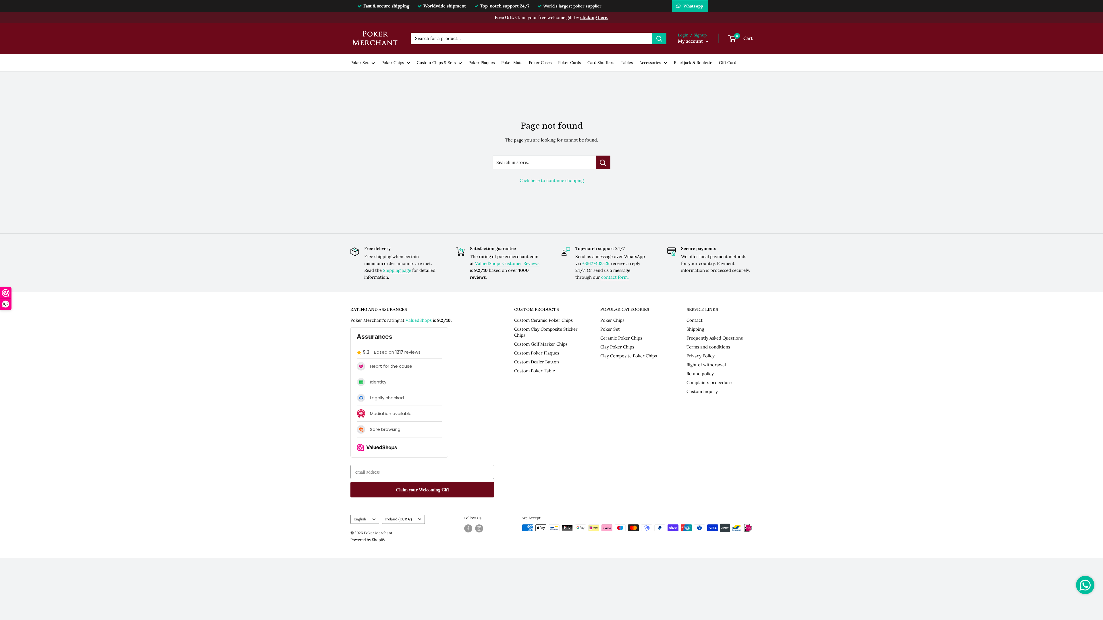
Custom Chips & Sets (436, 62)
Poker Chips (392, 62)
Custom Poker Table (534, 370)
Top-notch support (504, 6)
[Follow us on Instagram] (479, 528)
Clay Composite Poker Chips (628, 356)
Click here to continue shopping (552, 180)
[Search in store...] (603, 162)
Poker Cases (540, 62)
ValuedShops (419, 320)
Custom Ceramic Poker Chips (543, 320)
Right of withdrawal (706, 364)
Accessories (650, 62)
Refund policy (700, 373)
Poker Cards (569, 62)
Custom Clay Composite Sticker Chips (546, 332)
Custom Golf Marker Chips (541, 344)
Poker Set (359, 62)
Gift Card (727, 62)
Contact (695, 320)
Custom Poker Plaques (536, 353)
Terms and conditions (708, 347)
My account (691, 41)
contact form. (615, 277)
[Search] (659, 38)
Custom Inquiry (702, 391)
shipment (444, 6)
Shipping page (397, 270)
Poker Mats (511, 62)
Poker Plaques (481, 62)
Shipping (695, 329)
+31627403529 (596, 263)
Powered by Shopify (367, 539)
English (360, 519)
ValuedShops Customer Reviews (507, 263)
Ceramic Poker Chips (621, 338)
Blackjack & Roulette (693, 62)
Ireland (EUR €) (398, 519)
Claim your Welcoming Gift (422, 489)
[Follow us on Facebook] (468, 528)
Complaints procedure (709, 382)
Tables (627, 62)
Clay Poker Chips (617, 347)
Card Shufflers (600, 62)
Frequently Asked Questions (715, 338)
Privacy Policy (701, 356)
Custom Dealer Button (536, 362)
